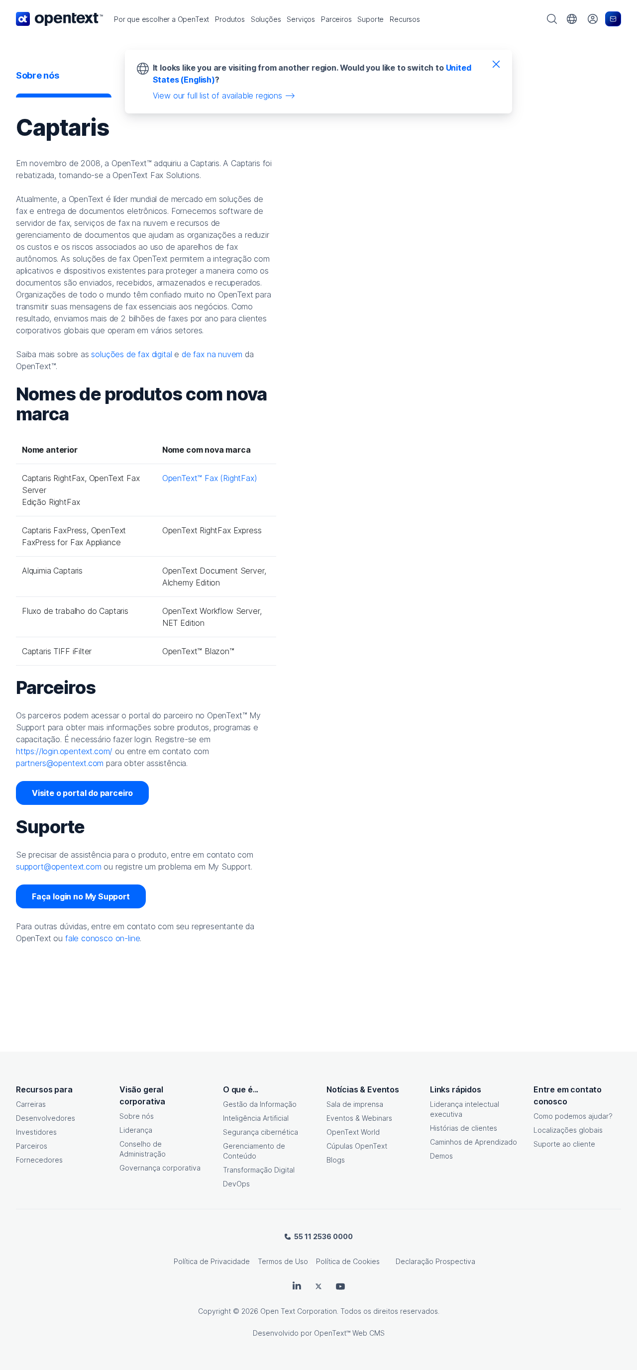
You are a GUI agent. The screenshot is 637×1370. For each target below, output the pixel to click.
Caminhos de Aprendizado (473, 1142)
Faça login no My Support (81, 896)
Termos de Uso (283, 1261)
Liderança (135, 1130)
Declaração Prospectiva (435, 1261)
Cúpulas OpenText (356, 1146)
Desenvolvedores (45, 1118)
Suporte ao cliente (564, 1144)
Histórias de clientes (463, 1128)
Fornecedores (39, 1160)
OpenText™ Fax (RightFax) (209, 478)
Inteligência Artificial (256, 1118)
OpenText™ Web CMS (349, 1333)
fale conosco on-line (102, 938)
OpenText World (353, 1132)
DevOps (236, 1183)
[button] (161, 19)
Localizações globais (568, 1130)
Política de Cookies (348, 1261)
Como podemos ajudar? (573, 1116)
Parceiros (31, 1146)
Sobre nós (136, 1116)
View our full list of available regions (217, 95)
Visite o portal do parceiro (82, 793)
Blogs (335, 1160)
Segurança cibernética (260, 1132)
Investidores (36, 1132)
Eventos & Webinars (359, 1118)
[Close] (496, 64)
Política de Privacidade (212, 1261)
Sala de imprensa (354, 1104)
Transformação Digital (259, 1170)
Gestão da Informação (260, 1104)
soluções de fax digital (131, 354)
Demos (441, 1156)
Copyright (214, 1311)
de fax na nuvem (212, 354)
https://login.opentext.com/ (64, 751)
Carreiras (31, 1104)
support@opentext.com (58, 867)
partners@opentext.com (60, 763)
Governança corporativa (160, 1168)
